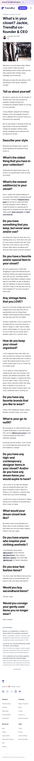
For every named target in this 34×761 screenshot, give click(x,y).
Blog (3, 728)
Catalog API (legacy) (8, 739)
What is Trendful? (23, 703)
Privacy (20, 732)
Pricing (20, 711)
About (20, 707)
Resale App (5, 711)
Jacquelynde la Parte (13, 36)
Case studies (5, 735)
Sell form (4, 707)
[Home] (8, 8)
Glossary (4, 746)
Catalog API (5, 718)
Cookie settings (22, 735)
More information (23, 739)
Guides (4, 732)
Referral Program (23, 718)
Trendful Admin (6, 703)
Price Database (6, 714)
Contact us (21, 714)
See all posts (17, 669)
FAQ (3, 743)
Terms (20, 728)
